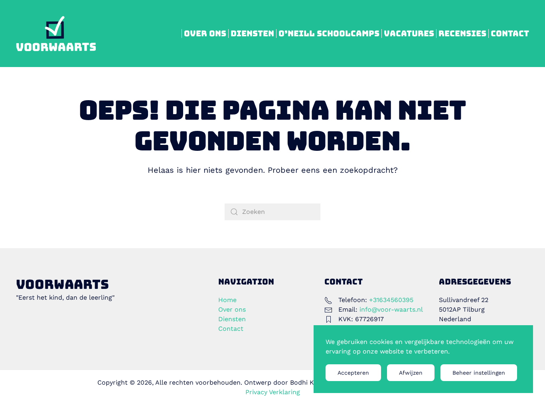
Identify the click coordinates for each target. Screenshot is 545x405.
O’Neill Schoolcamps (328, 33)
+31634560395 (391, 300)
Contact (510, 33)
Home (227, 300)
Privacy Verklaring (272, 392)
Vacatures (409, 33)
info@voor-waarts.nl (391, 309)
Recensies (462, 33)
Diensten (252, 33)
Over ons (205, 33)
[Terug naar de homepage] (56, 33)
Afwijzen (411, 372)
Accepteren (353, 372)
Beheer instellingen (478, 372)
